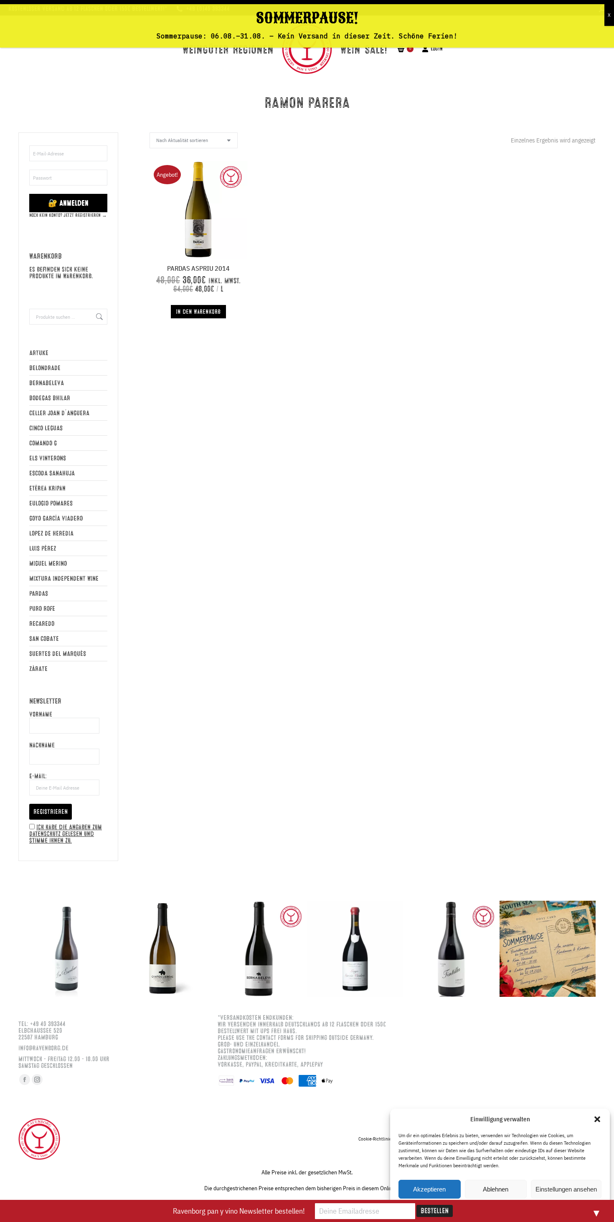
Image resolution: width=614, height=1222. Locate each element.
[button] (597, 1119)
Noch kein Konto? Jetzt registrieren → (68, 215)
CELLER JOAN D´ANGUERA (59, 413)
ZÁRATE (38, 668)
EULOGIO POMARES (51, 503)
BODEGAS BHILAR (49, 398)
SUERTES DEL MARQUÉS (57, 653)
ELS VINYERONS (47, 458)
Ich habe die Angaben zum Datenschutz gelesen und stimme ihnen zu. (65, 834)
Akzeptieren (429, 1189)
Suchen (98, 317)
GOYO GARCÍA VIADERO (56, 518)
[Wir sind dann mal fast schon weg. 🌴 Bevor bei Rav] (548, 949)
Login (437, 48)
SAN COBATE (44, 638)
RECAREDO (41, 623)
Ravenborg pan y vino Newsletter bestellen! (239, 1211)
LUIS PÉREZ (42, 548)
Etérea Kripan (47, 488)
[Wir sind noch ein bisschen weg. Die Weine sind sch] (66, 949)
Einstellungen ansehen (566, 1189)
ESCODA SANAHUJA (52, 473)
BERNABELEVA (46, 383)
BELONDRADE (45, 368)
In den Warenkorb (198, 311)
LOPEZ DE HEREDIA (51, 533)
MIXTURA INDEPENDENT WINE (64, 578)
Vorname (40, 714)
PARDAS (38, 593)
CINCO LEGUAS (46, 428)
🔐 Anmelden (68, 203)
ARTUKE (38, 353)
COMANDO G (43, 443)
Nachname (42, 745)
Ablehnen (495, 1189)
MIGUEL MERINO (48, 563)
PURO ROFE (42, 608)
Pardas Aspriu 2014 (198, 268)
